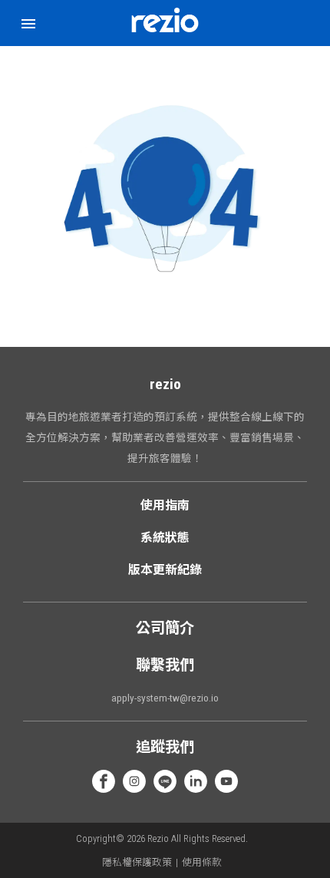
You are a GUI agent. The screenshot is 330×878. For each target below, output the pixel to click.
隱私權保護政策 (137, 862)
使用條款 (202, 862)
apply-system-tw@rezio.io (165, 698)
